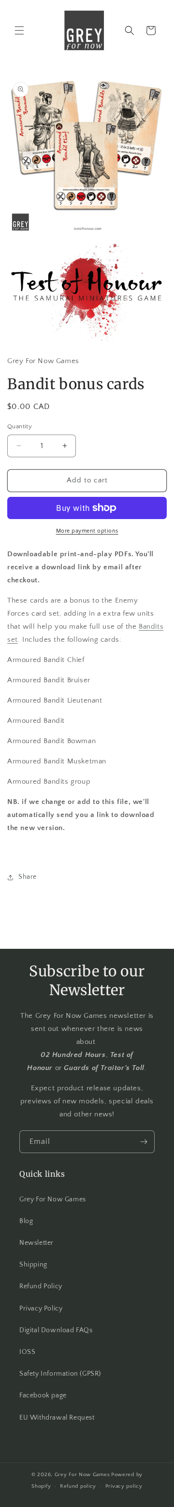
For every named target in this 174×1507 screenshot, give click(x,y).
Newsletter (36, 1243)
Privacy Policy (40, 1308)
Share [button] (27, 877)
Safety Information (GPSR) (60, 1374)
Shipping (33, 1264)
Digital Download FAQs (56, 1330)
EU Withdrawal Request (57, 1418)
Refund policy (78, 1486)
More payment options (87, 531)
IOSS (27, 1352)
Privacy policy (124, 1486)
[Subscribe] (143, 1141)
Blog (26, 1221)
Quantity (19, 426)
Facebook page (43, 1395)
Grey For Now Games (52, 1199)
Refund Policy (40, 1286)
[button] (19, 30)
